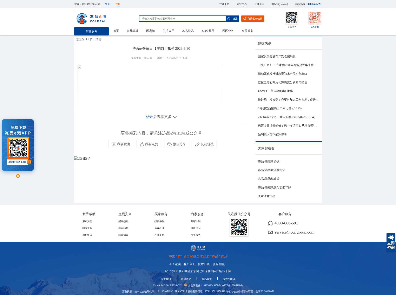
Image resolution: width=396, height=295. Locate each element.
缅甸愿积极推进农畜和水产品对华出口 (282, 73)
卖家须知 (123, 228)
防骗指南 (123, 235)
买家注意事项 (266, 196)
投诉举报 (159, 221)
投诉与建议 (229, 278)
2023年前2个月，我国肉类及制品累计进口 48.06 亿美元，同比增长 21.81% (305, 117)
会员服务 (247, 30)
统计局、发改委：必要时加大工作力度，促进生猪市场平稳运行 (298, 99)
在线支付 (159, 235)
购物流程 (87, 228)
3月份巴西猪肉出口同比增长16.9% (280, 108)
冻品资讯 (188, 30)
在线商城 (132, 30)
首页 (116, 30)
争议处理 (159, 228)
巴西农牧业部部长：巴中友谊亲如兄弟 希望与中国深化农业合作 (299, 125)
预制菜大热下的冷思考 (272, 134)
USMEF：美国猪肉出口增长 (276, 91)
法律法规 (186, 278)
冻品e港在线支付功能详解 (274, 187)
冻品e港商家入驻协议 (271, 170)
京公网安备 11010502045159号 (204, 285)
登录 (107, 4)
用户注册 (87, 221)
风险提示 (196, 228)
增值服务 (196, 235)
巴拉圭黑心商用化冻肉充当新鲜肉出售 (282, 82)
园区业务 (228, 30)
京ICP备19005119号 (232, 285)
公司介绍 (259, 4)
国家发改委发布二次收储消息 (277, 56)
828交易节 (208, 30)
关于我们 (166, 278)
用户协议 (87, 235)
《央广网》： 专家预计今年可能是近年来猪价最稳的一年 (294, 65)
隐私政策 (207, 278)
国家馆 (150, 30)
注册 (118, 4)
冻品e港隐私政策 (268, 178)
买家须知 (123, 221)
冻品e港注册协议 (268, 161)
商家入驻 (196, 221)
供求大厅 (168, 30)
